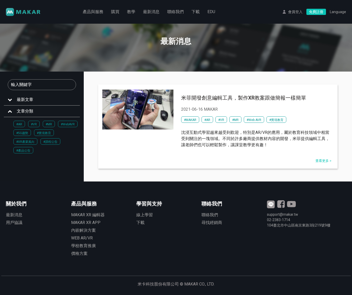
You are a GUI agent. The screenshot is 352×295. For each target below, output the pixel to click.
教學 (131, 11)
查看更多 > (323, 161)
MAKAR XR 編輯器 (88, 214)
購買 (115, 11)
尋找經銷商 (212, 222)
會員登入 (295, 12)
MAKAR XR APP (85, 222)
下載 (195, 11)
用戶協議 (14, 222)
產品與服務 (93, 11)
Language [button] (338, 12)
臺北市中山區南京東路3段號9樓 (298, 225)
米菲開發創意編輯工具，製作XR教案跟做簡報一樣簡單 (243, 98)
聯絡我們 (175, 11)
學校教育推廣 (83, 245)
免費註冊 (316, 12)
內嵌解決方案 (83, 230)
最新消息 (151, 11)
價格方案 (79, 253)
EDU (211, 11)
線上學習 (144, 214)
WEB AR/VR (82, 238)
